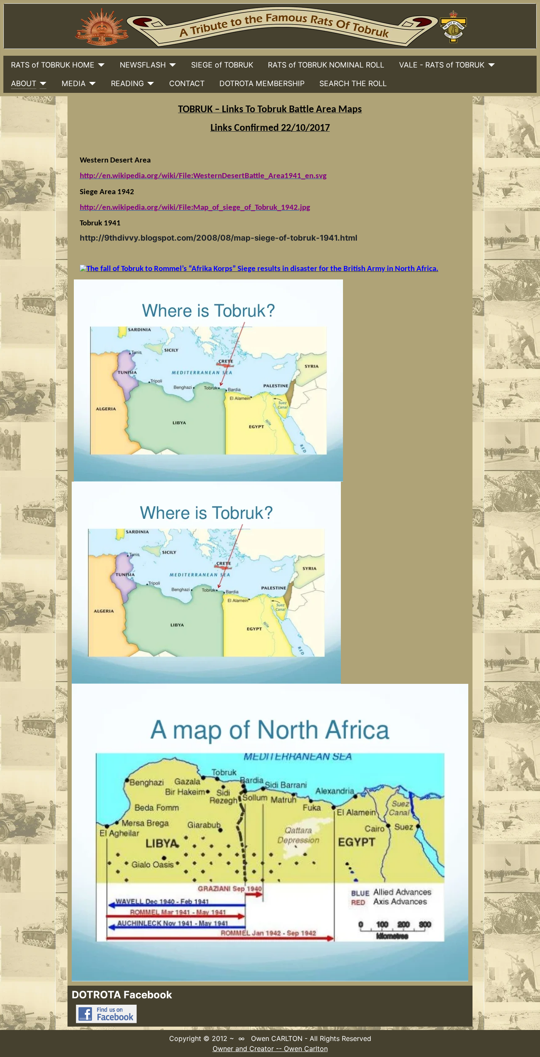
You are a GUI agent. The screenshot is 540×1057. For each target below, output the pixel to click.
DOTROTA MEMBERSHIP (262, 83)
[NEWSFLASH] (171, 65)
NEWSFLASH (143, 64)
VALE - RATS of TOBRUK (441, 64)
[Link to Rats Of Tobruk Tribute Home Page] (270, 26)
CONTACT (187, 83)
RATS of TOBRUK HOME (52, 64)
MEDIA (74, 83)
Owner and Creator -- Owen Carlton (270, 1048)
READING (127, 83)
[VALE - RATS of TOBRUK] (489, 65)
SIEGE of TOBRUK (222, 64)
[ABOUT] (41, 83)
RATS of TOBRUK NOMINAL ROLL (326, 64)
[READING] (149, 83)
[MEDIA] (91, 83)
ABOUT (23, 83)
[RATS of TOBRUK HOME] (99, 65)
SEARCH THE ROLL (353, 83)
